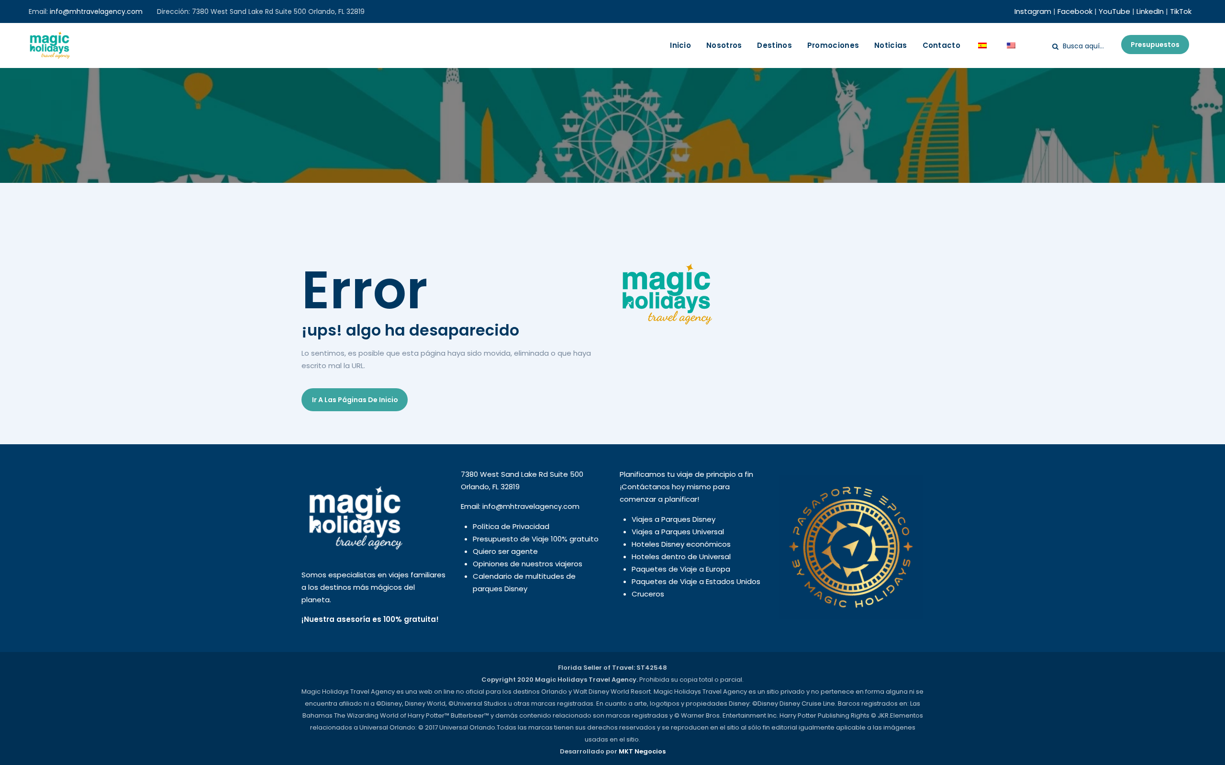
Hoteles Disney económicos (681, 544)
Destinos (774, 45)
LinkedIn (1150, 11)
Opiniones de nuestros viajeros (527, 564)
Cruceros (648, 594)
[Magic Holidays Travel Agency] (49, 45)
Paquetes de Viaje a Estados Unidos (696, 581)
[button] (354, 399)
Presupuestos (1155, 44)
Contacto (941, 45)
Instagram (1032, 11)
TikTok (1181, 11)
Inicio (680, 45)
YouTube (1114, 11)
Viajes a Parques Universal (678, 532)
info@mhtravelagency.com (96, 11)
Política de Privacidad (511, 526)
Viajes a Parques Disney (673, 519)
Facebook (1075, 11)
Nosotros (724, 45)
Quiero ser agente (505, 551)
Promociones (833, 45)
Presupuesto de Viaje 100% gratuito (536, 539)
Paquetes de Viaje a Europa (681, 569)
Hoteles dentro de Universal (681, 556)
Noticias (890, 45)
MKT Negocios (642, 751)
